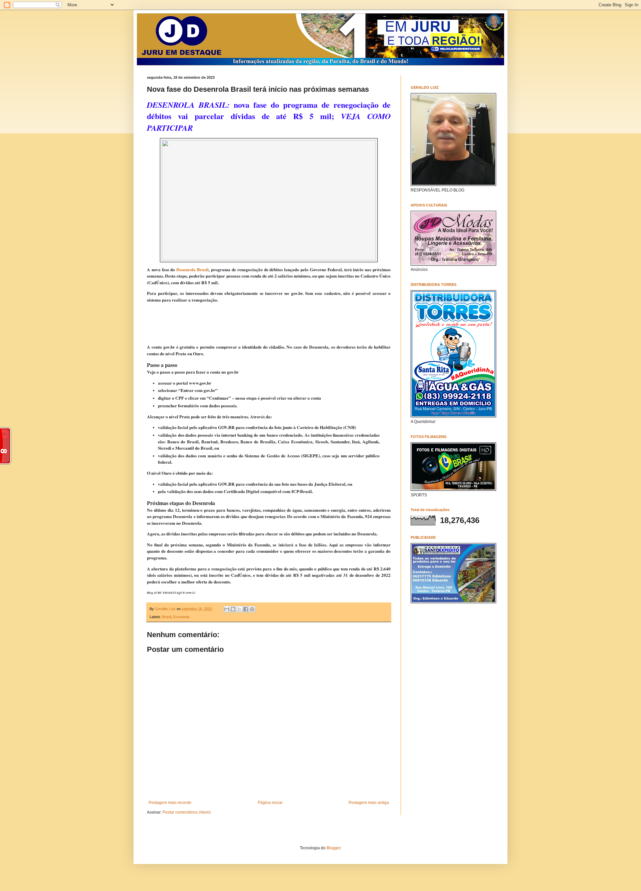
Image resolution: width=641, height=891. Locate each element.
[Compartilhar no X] (239, 609)
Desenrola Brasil (192, 269)
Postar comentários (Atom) (187, 812)
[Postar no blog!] (233, 609)
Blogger (334, 848)
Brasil (166, 617)
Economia (181, 617)
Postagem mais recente (170, 802)
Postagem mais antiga (369, 802)
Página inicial (270, 802)
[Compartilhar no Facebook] (245, 609)
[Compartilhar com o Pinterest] (252, 609)
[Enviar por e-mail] (226, 609)
